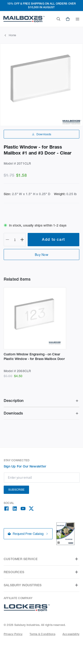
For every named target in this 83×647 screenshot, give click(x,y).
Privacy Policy (13, 634)
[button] (77, 19)
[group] (41, 85)
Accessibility (70, 634)
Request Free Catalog (28, 534)
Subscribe (16, 489)
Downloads (43, 134)
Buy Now (41, 254)
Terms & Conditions (42, 634)
